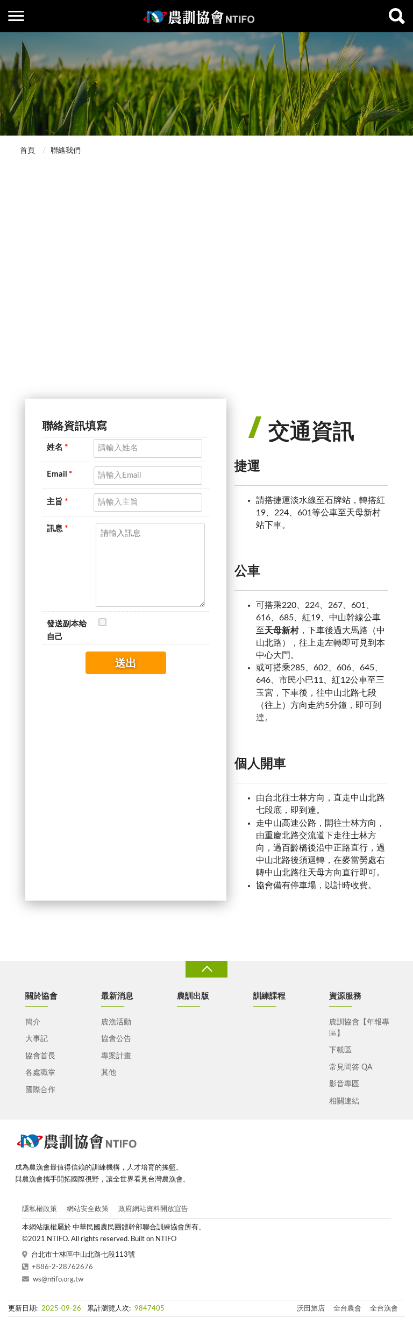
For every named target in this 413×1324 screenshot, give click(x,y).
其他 (108, 1073)
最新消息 (117, 996)
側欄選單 (16, 16)
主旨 (57, 502)
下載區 (340, 1050)
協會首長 (40, 1056)
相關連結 (344, 1101)
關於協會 (41, 996)
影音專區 (344, 1084)
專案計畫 (116, 1056)
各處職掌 (40, 1073)
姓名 (57, 447)
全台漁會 (384, 1308)
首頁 (27, 150)
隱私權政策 (39, 1209)
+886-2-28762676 (62, 1267)
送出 (126, 663)
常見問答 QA (350, 1067)
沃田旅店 (311, 1308)
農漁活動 (116, 1022)
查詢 (397, 16)
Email (59, 474)
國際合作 (40, 1090)
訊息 (57, 529)
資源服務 (345, 996)
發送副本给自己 (67, 630)
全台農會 (347, 1308)
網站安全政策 (88, 1209)
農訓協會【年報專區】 (359, 1027)
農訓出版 (193, 996)
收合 (206, 969)
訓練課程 (269, 996)
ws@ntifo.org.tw (58, 1279)
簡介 (32, 1022)
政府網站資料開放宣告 (153, 1209)
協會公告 (116, 1039)
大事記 (36, 1039)
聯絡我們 (66, 150)
